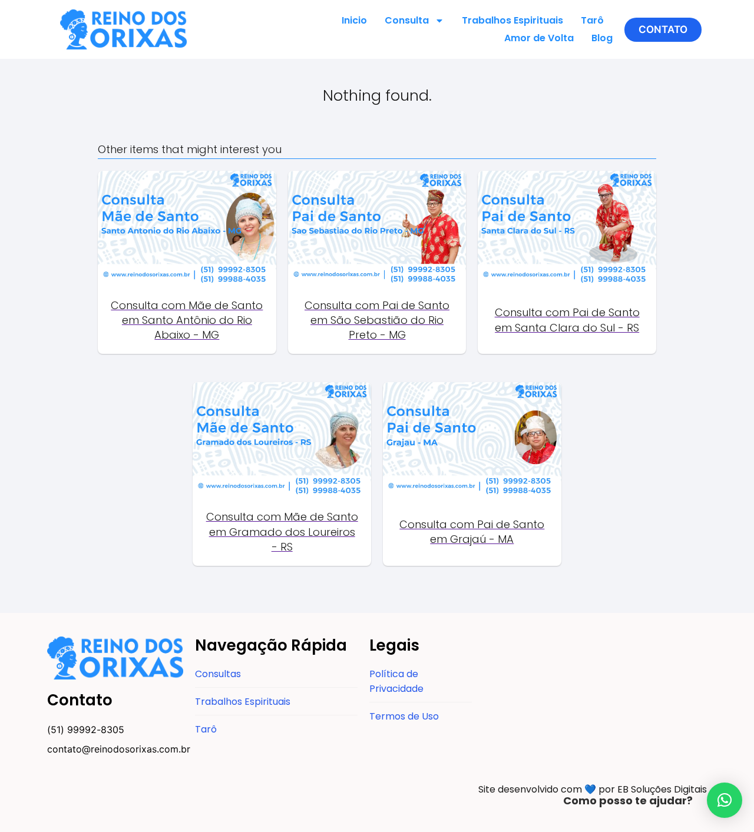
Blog (602, 38)
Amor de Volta (539, 38)
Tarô (592, 20)
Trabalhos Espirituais (512, 20)
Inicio (354, 20)
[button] (663, 30)
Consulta (407, 20)
